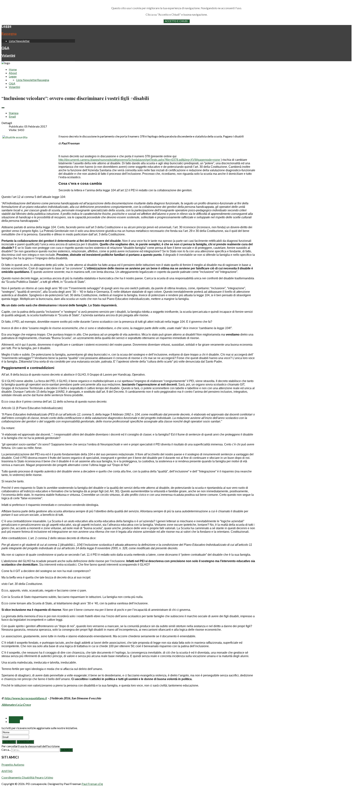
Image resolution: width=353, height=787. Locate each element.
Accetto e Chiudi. (176, 21)
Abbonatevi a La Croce (16, 704)
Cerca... (6, 749)
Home (13, 69)
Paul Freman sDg (92, 784)
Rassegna (9, 34)
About (13, 73)
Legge (6, 26)
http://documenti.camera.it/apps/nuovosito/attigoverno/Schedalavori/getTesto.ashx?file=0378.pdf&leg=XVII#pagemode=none (139, 159)
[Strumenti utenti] (2, 107)
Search (66, 750)
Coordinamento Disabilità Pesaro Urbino (27, 777)
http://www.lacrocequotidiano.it (25, 698)
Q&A (5, 48)
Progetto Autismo (12, 764)
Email (12, 116)
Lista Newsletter (19, 41)
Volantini (8, 55)
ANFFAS (7, 771)
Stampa (13, 113)
